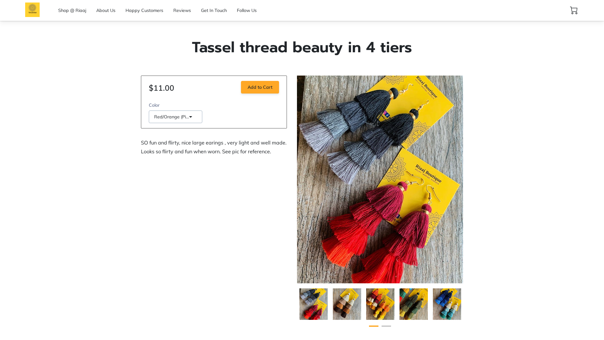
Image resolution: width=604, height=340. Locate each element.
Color (154, 105)
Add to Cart (260, 87)
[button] (175, 117)
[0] (574, 10)
